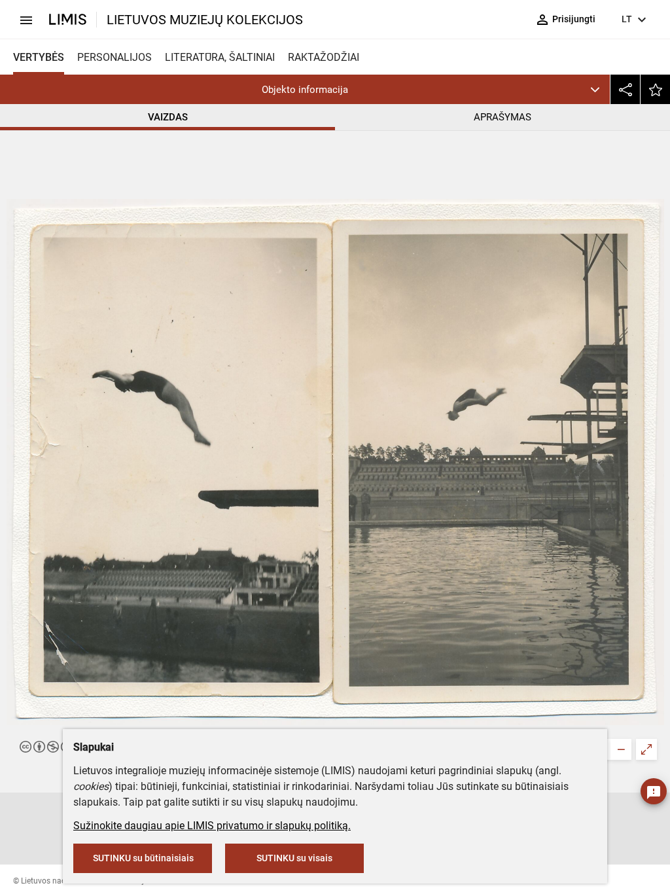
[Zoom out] (620, 749)
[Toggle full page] (646, 749)
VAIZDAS (168, 117)
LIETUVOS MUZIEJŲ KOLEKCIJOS (205, 19)
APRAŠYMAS (502, 117)
